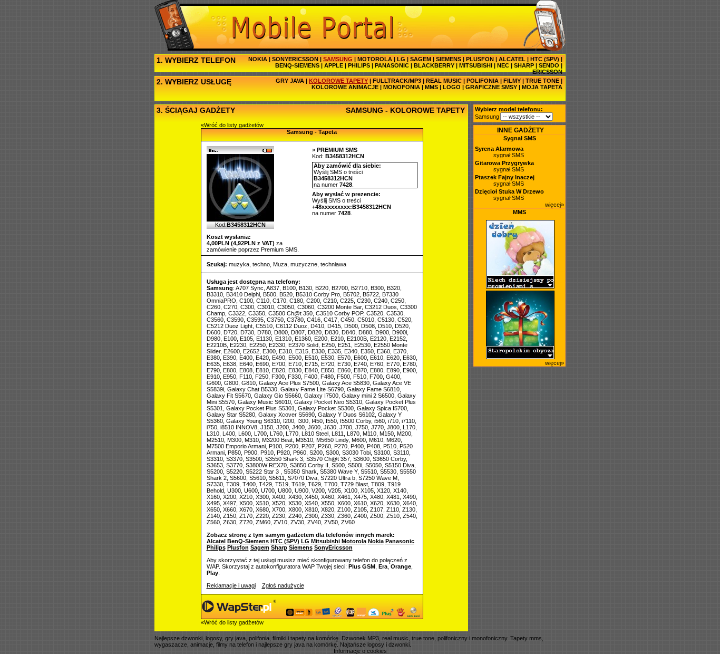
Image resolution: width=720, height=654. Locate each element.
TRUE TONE (542, 81)
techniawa (333, 264)
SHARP (524, 65)
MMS (431, 87)
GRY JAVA (290, 81)
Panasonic (399, 541)
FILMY (512, 81)
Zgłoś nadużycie (283, 585)
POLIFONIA (482, 81)
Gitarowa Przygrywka (504, 163)
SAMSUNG (338, 59)
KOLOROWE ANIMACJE (345, 87)
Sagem (259, 547)
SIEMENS (448, 59)
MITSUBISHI (475, 65)
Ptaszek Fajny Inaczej (504, 177)
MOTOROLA (374, 59)
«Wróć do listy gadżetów (232, 125)
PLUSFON (480, 59)
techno (261, 264)
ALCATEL (512, 59)
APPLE (333, 65)
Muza (280, 264)
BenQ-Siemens (248, 541)
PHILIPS (359, 65)
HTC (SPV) (544, 59)
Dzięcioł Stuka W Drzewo (509, 191)
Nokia (376, 541)
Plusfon (238, 547)
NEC (503, 65)
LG (401, 59)
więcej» (554, 204)
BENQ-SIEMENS (297, 65)
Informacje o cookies (360, 651)
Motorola (354, 541)
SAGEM (420, 59)
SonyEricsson (333, 547)
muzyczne (303, 264)
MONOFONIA (401, 87)
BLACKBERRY (434, 65)
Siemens (301, 547)
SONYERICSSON (295, 59)
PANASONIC (392, 65)
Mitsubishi (325, 541)
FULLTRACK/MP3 (397, 81)
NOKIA (257, 59)
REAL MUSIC (444, 81)
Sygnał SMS (519, 138)
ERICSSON (547, 72)
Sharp (279, 547)
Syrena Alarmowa (499, 149)
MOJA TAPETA (542, 87)
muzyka (239, 264)
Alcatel (216, 541)
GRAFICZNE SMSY (491, 87)
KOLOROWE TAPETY (338, 81)
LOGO (452, 87)
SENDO (549, 65)
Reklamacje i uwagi (231, 585)
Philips (216, 547)
